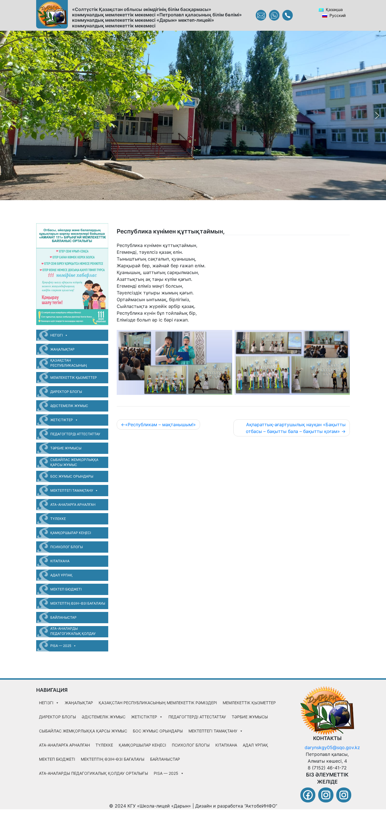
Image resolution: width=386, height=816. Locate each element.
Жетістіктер (61, 420)
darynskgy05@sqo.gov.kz (332, 747)
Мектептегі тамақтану (71, 490)
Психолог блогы (66, 547)
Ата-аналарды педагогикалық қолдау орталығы (73, 631)
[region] (193, 115)
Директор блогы (66, 392)
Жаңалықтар (62, 349)
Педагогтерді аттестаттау (75, 434)
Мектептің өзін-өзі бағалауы (77, 603)
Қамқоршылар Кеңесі (70, 533)
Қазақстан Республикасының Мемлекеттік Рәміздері (72, 363)
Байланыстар (63, 617)
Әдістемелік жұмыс (69, 406)
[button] (8, 115)
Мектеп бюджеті (66, 589)
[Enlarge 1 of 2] (225, 337)
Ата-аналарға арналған (73, 504)
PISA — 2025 (60, 646)
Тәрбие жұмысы (65, 448)
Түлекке (58, 519)
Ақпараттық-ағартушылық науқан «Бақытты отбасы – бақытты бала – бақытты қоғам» (296, 428)
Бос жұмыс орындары (71, 476)
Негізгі (56, 335)
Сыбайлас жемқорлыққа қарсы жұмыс (74, 462)
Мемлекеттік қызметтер (73, 377)
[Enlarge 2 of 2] (342, 337)
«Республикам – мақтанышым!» (160, 424)
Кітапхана (60, 561)
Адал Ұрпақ (61, 575)
